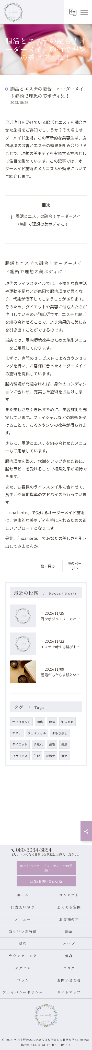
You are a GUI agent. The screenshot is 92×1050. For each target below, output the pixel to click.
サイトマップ (69, 992)
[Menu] (84, 12)
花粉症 (50, 756)
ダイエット (20, 744)
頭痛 (40, 722)
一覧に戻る (46, 565)
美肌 (64, 744)
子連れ (38, 744)
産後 (52, 744)
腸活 (52, 722)
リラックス (20, 756)
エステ (16, 733)
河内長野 (67, 722)
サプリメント (21, 722)
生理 (37, 756)
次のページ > (74, 566)
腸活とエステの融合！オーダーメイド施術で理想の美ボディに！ (48, 220)
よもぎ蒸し (59, 733)
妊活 (64, 756)
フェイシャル (37, 733)
